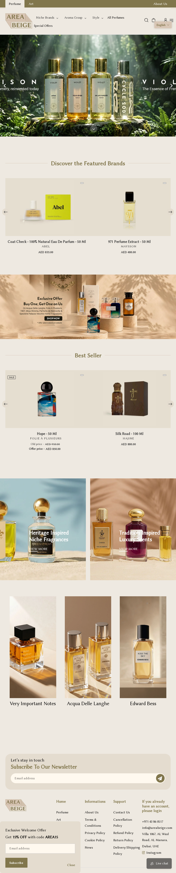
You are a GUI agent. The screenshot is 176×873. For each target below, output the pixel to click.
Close (71, 865)
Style (96, 18)
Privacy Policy (95, 833)
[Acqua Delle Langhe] (88, 647)
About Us (92, 812)
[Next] (170, 211)
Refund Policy (123, 833)
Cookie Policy (95, 840)
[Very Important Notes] (33, 647)
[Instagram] (143, 853)
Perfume (62, 812)
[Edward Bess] (143, 647)
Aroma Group (73, 18)
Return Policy (123, 840)
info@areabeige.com (157, 828)
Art (58, 820)
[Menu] (171, 20)
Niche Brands (45, 18)
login (157, 810)
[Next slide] (171, 85)
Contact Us (121, 812)
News (89, 847)
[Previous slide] (4, 85)
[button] (163, 24)
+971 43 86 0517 (152, 821)
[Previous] (5, 211)
